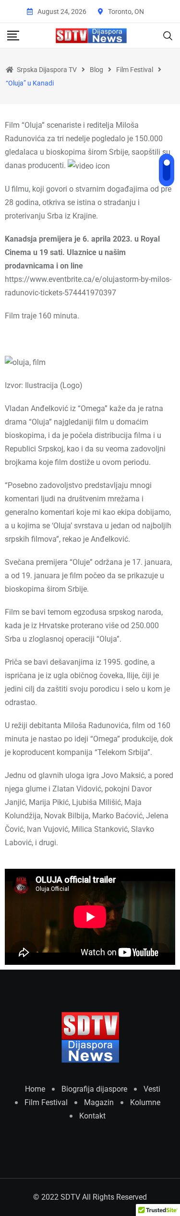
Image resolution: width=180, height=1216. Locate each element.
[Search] (168, 35)
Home (35, 1089)
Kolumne (145, 1102)
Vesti (152, 1089)
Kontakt (92, 1115)
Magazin (99, 1102)
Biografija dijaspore (94, 1089)
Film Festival (46, 1102)
